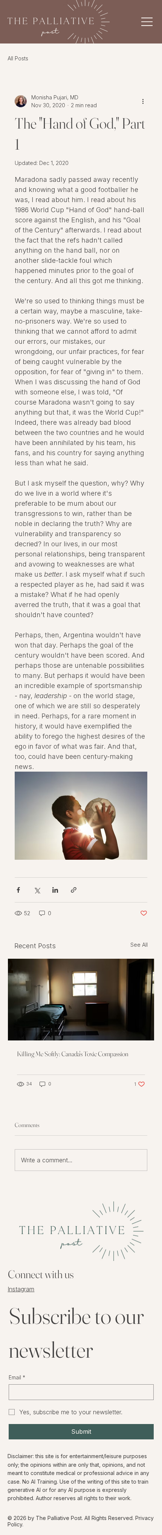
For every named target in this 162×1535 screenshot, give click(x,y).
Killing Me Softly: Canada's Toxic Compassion (72, 1053)
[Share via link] (73, 889)
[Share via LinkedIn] (55, 889)
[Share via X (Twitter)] (36, 889)
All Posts (18, 58)
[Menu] (129, 21)
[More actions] (142, 101)
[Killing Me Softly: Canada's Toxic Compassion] (81, 999)
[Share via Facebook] (18, 889)
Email (17, 1377)
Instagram (21, 1289)
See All (139, 944)
